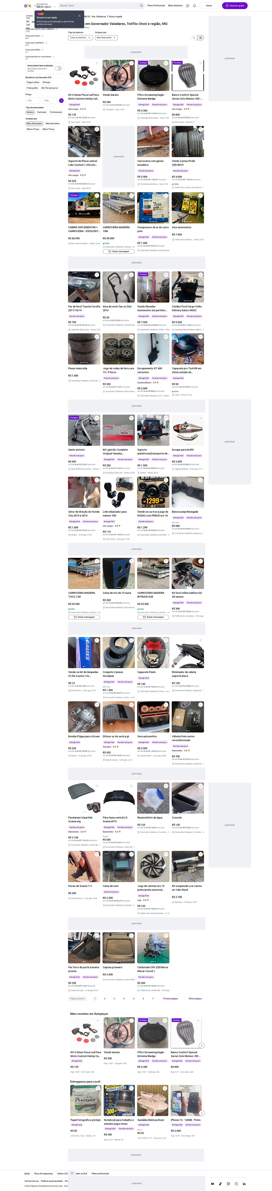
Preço (28, 94)
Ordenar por (31, 119)
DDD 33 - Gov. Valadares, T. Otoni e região (102, 17)
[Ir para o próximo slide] (202, 1045)
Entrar (209, 6)
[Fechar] (79, 16)
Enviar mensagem (120, 251)
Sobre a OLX (63, 1173)
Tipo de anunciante (35, 107)
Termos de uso (31, 1181)
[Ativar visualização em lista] (193, 37)
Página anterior (77, 999)
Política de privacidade (52, 1181)
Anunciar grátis (237, 6)
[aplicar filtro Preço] (61, 100)
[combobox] (101, 5)
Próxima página (170, 999)
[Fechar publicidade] (72, 1173)
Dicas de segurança (43, 1173)
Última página (195, 999)
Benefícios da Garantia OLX (38, 77)
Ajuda (27, 1173)
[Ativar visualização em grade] (200, 37)
